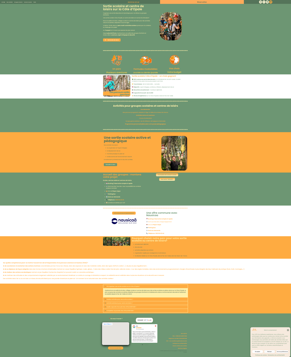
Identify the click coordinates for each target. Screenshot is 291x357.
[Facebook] (267, 1)
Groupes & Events (18, 2)
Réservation (202, 2)
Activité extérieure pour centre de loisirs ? (120, 303)
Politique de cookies (261, 355)
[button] (288, 330)
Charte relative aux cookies (180, 345)
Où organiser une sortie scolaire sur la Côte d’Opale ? (123, 286)
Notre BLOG (184, 333)
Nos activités (10, 2)
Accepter (257, 351)
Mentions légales (182, 348)
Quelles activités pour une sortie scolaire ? (120, 299)
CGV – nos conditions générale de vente (176, 341)
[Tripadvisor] (260, 1)
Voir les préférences (282, 351)
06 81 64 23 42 (133, 2)
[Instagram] (263, 1)
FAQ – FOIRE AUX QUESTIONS (180, 336)
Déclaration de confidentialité (276, 355)
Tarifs (34, 2)
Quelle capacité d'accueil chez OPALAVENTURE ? (121, 307)
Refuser (269, 351)
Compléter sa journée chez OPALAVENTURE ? (120, 311)
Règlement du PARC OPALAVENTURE (178, 338)
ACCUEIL (3, 2)
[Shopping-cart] (270, 1)
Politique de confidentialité (180, 343)
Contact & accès (28, 2)
